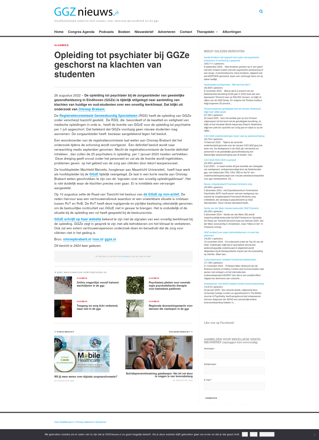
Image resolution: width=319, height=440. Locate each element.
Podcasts (106, 31)
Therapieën (205, 31)
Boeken (124, 31)
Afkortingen (231, 31)
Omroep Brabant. (91, 109)
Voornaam (209, 348)
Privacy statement (85, 421)
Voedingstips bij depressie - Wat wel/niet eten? (227, 84)
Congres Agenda (81, 31)
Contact (186, 31)
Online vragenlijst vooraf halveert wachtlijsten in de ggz (98, 284)
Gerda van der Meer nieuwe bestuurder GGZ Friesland (231, 208)
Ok (244, 434)
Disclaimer (101, 421)
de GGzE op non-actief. (161, 194)
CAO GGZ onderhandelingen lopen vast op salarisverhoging (234, 135)
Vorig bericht (65, 332)
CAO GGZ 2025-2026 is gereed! (220, 159)
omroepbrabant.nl (77, 239)
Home (59, 31)
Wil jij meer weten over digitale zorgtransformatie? (86, 376)
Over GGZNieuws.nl (64, 421)
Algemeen (61, 45)
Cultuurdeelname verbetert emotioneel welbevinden (230, 259)
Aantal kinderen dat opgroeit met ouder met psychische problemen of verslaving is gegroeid (231, 59)
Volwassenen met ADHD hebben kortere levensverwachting (234, 283)
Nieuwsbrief (144, 31)
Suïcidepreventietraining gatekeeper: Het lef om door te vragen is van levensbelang (159, 374)
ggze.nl (110, 239)
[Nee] (314, 435)
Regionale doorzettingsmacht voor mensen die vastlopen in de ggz (171, 307)
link (149, 256)
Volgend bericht (180, 332)
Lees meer (267, 434)
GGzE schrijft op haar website (77, 219)
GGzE (93, 174)
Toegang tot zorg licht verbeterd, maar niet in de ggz (97, 307)
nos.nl (98, 239)
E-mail (208, 379)
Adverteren (166, 31)
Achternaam (210, 364)
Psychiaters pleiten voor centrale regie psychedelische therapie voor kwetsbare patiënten (169, 285)
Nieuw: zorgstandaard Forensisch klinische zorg (228, 183)
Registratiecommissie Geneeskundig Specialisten (98, 115)
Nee (253, 434)
